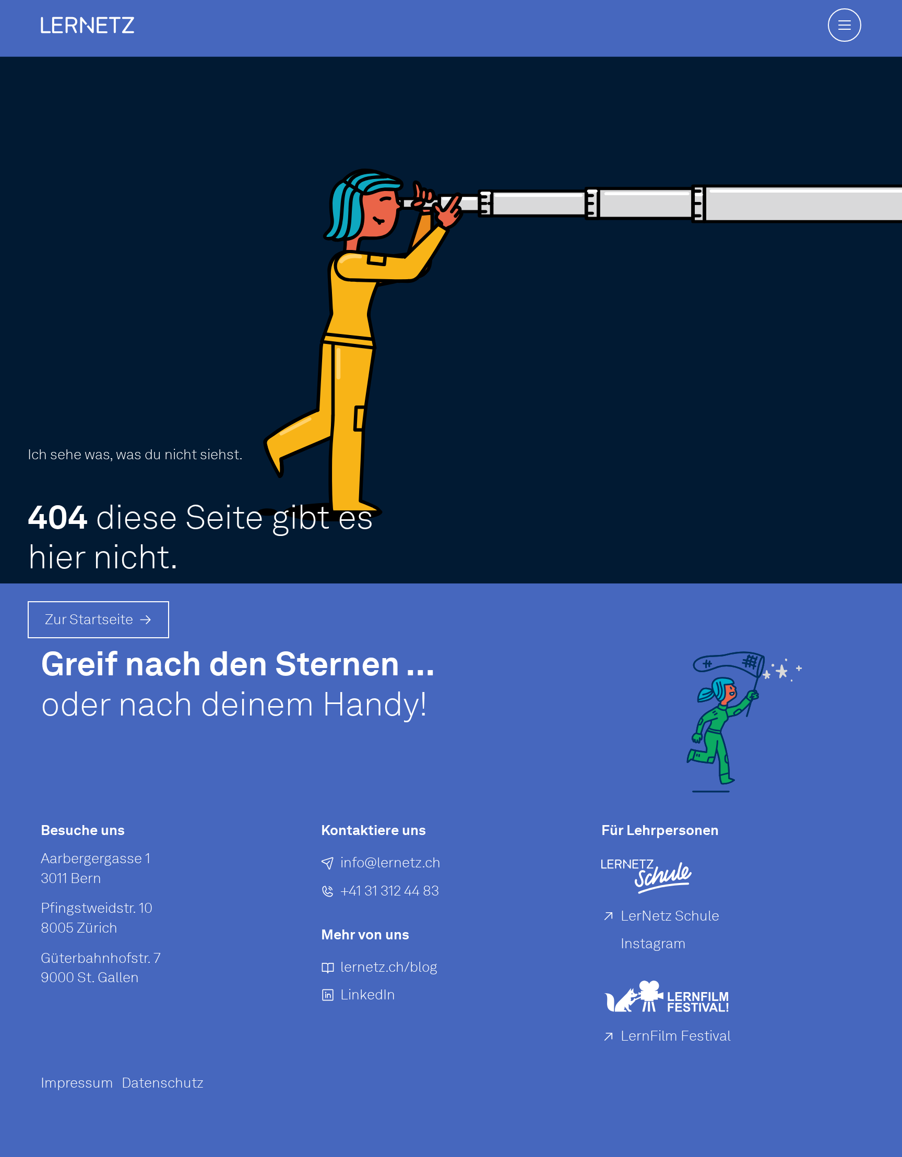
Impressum (77, 1083)
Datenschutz (163, 1083)
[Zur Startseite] (87, 25)
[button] (844, 25)
